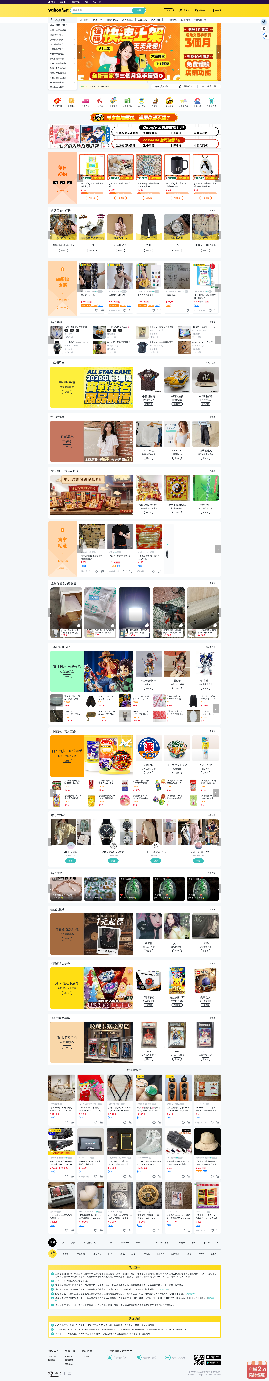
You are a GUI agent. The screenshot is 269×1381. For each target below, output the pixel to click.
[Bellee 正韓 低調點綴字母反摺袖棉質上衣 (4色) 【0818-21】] (149, 832)
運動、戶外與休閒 (58, 68)
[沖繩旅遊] (120, 143)
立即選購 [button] (148, 1005)
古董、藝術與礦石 (58, 30)
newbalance (124, 1242)
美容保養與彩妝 (57, 58)
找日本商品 (210, 646)
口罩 (110, 1253)
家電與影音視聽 (57, 82)
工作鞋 (219, 1242)
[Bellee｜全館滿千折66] (156, 846)
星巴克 (213, 1253)
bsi (54, 1373)
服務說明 (52, 1360)
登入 (168, 10)
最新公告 (69, 1363)
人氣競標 (142, 19)
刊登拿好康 (200, 19)
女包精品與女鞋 (57, 44)
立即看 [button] (66, 392)
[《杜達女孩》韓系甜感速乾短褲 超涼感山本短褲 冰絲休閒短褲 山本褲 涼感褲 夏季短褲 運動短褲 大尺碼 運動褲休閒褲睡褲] (191, 832)
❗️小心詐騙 (171, 19)
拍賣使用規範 (207, 1375)
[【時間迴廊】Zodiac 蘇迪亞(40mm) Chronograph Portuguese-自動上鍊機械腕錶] (126, 825)
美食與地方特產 (57, 87)
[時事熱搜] (134, 117)
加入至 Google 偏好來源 (264, 29)
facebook (64, 1373)
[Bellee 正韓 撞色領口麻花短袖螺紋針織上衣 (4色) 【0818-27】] (169, 838)
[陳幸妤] (177, 143)
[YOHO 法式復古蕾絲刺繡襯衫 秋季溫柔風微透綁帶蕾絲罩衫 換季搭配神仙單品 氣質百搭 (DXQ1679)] (84, 838)
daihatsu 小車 (162, 1242)
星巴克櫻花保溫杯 (90, 1242)
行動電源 (175, 1253)
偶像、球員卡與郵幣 (59, 25)
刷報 (52, 1242)
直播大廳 (211, 872)
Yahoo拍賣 (58, 10)
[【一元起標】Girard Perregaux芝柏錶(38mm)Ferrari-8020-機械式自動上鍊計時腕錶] (106, 832)
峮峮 (138, 1242)
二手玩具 (146, 1253)
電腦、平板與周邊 (58, 73)
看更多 (212, 210)
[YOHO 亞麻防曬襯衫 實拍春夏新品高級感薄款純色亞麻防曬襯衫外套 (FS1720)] (63, 832)
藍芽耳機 (160, 1253)
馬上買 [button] (148, 512)
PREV (50, 235)
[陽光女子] (120, 130)
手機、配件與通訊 (58, 77)
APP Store (213, 1357)
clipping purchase (102, 310)
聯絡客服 (69, 1360)
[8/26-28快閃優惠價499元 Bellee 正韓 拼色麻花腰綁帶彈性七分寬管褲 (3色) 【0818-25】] (169, 825)
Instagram (69, 1373)
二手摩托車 (180, 1242)
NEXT (219, 235)
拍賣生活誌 (112, 19)
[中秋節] (206, 130)
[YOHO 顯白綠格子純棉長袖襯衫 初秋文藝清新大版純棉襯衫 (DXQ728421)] (84, 825)
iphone (207, 1242)
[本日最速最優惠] (257, 1370)
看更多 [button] (66, 446)
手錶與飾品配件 (57, 49)
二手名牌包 (96, 1253)
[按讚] (79, 625)
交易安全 (217, 1375)
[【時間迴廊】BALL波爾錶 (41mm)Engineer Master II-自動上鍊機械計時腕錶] (126, 838)
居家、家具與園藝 (58, 63)
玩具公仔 (155, 19)
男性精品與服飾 (57, 53)
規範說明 (164, 1289)
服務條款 (191, 1375)
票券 (133, 1253)
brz (148, 1242)
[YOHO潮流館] (71, 846)
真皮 (73, 1242)
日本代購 (185, 19)
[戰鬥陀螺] (206, 143)
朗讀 (264, 22)
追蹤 (71, 860)
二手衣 (122, 1253)
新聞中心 (52, 1356)
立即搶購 (92, 198)
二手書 (189, 1253)
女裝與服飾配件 (57, 39)
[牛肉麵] (148, 143)
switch (201, 1253)
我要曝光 (62, 190)
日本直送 (84, 19)
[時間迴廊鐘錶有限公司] (113, 846)
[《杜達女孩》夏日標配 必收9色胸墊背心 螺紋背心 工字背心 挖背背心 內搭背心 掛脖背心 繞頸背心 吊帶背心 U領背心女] (212, 838)
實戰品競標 (210, 362)
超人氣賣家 (127, 19)
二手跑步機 (80, 1253)
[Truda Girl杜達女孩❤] (199, 846)
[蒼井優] (177, 130)
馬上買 (212, 470)
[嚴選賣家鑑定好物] (149, 52)
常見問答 (69, 1356)
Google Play (213, 1362)
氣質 (62, 1242)
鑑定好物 (97, 19)
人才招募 (86, 1356)
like (96, 310)
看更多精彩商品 (167, 551)
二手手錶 (108, 1242)
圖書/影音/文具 (56, 34)
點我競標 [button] (148, 404)
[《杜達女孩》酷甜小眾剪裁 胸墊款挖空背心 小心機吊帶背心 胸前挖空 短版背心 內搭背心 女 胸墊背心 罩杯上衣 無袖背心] (212, 825)
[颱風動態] (148, 130)
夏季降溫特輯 (95, 86)
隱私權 (198, 1375)
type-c (194, 1242)
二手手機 (64, 1253)
